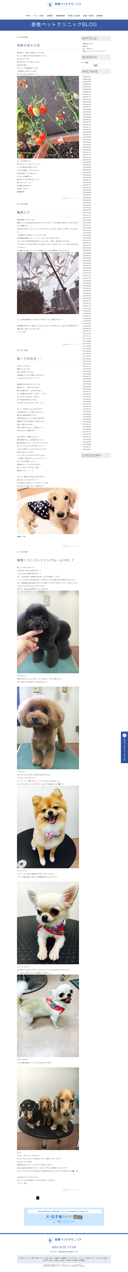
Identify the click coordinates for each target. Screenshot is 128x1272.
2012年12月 (87, 434)
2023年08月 (87, 162)
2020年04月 (87, 263)
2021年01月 (87, 240)
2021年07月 (87, 225)
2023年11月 (87, 154)
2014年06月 (87, 401)
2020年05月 (87, 260)
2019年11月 (87, 275)
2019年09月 (87, 280)
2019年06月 (87, 288)
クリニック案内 (30, 1258)
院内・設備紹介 (55, 1258)
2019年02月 (87, 298)
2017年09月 (87, 341)
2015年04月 (87, 394)
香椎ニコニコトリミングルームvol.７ (46, 560)
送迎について (90, 1258)
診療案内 (50, 15)
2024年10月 (87, 129)
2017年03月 (87, 356)
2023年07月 (87, 165)
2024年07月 (87, 134)
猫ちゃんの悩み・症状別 (56, 1260)
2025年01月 (87, 122)
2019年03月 (87, 296)
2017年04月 (87, 353)
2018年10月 (87, 308)
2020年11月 (87, 245)
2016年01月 (87, 391)
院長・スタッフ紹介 (42, 1258)
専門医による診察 (74, 15)
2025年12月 (87, 94)
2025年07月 (87, 107)
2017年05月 (87, 351)
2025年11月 (87, 97)
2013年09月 (87, 411)
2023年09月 (87, 160)
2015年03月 (87, 396)
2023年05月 (87, 170)
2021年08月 (87, 222)
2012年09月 (87, 442)
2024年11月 (87, 127)
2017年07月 (87, 346)
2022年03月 (87, 205)
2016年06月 (87, 379)
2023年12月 (87, 152)
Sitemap (82, 1266)
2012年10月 (87, 439)
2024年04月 (87, 142)
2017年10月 (87, 338)
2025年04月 (87, 114)
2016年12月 (87, 364)
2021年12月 (87, 212)
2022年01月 (87, 210)
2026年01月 (87, 92)
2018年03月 (87, 326)
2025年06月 (87, 109)
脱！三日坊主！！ (30, 358)
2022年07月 (87, 195)
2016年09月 (87, 371)
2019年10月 (87, 278)
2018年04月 (87, 323)
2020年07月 (87, 255)
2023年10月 (87, 157)
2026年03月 (87, 86)
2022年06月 (87, 197)
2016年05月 (87, 381)
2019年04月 (87, 293)
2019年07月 (87, 285)
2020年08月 (87, 253)
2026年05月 (87, 81)
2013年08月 (87, 414)
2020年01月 (87, 270)
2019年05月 (87, 290)
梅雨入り (23, 212)
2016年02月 (87, 389)
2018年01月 (87, 331)
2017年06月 (87, 348)
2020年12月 (87, 243)
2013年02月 (87, 429)
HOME (21, 1258)
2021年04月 (87, 233)
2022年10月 (87, 187)
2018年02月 (87, 328)
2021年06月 (87, 228)
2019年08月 (87, 283)
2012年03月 (87, 449)
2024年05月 (87, 139)
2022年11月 (87, 185)
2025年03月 (87, 117)
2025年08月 (87, 104)
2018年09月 (87, 311)
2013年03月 (87, 427)
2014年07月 (87, 399)
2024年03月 (87, 144)
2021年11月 (87, 215)
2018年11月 (87, 306)
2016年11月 (87, 366)
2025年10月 (87, 99)
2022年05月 (87, 200)
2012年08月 (87, 444)
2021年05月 (87, 230)
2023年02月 (87, 177)
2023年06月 (87, 167)
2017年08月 (87, 343)
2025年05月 (87, 112)
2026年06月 (87, 79)
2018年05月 (87, 321)
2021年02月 (87, 238)
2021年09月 (87, 220)
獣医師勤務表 (60, 15)
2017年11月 (87, 336)
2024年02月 (87, 147)
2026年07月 (87, 76)
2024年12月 (87, 124)
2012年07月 (87, 447)
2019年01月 (87, 301)
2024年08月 (87, 132)
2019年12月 (87, 273)
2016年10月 (87, 369)
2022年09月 (87, 190)
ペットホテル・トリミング (76, 1258)
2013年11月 (87, 406)
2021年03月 (87, 235)
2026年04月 (87, 84)
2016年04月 (87, 384)
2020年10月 (87, 248)
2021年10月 (87, 217)
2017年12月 (87, 333)
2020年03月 (87, 265)
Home (28, 15)
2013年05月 (87, 421)
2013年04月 (87, 424)
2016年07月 (87, 376)
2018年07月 (87, 316)
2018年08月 (87, 313)
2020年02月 (87, 268)
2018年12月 (87, 303)
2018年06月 (87, 318)
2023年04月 (87, 172)
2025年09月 (87, 102)
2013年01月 (87, 432)
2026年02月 (87, 89)
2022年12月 (87, 182)
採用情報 (99, 15)
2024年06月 (87, 137)
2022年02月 (87, 207)
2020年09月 (87, 250)
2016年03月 (87, 386)
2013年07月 (87, 416)
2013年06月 (87, 419)
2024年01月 (87, 149)
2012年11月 (87, 437)
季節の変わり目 (28, 45)
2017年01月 (87, 361)
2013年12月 (87, 404)
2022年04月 (87, 202)
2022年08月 (87, 192)
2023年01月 (87, 180)
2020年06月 (87, 258)
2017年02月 (87, 359)
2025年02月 (87, 119)
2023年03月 (87, 175)
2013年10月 (87, 409)
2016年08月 (87, 374)
